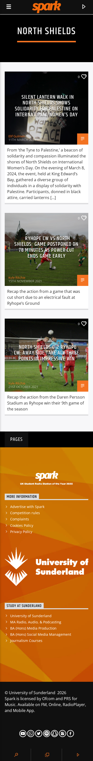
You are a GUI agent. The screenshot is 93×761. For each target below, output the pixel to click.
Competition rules (25, 512)
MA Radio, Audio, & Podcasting (35, 622)
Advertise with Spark (27, 506)
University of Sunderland (31, 615)
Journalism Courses (26, 640)
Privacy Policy (21, 531)
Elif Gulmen (16, 136)
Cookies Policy (21, 525)
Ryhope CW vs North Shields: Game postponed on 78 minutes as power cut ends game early (46, 247)
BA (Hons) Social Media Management (40, 634)
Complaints (19, 519)
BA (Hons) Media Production (33, 628)
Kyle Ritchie (16, 277)
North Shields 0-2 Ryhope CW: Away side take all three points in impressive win (46, 353)
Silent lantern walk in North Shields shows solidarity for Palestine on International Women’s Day (46, 106)
